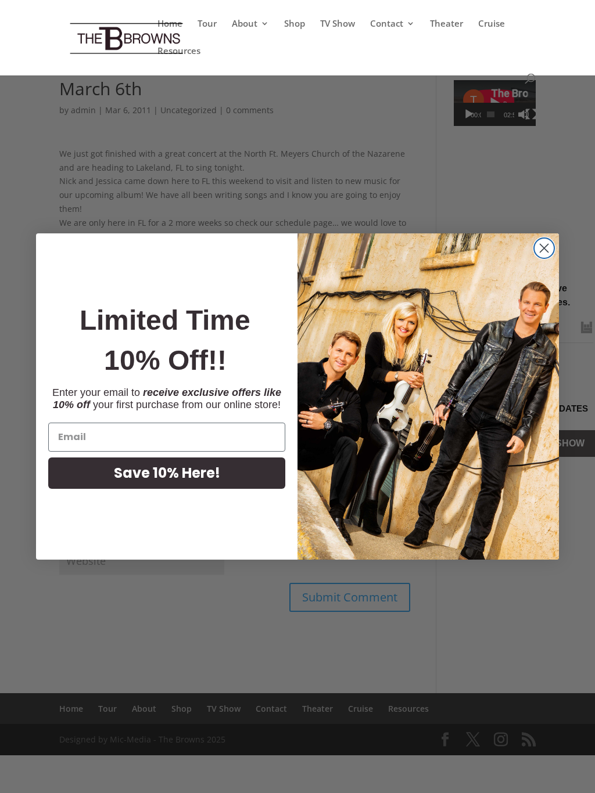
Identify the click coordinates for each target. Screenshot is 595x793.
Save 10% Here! (167, 472)
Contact (386, 24)
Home (169, 24)
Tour (207, 24)
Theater (446, 24)
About (244, 24)
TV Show (337, 24)
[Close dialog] (544, 248)
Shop (294, 24)
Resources (178, 51)
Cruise (491, 24)
